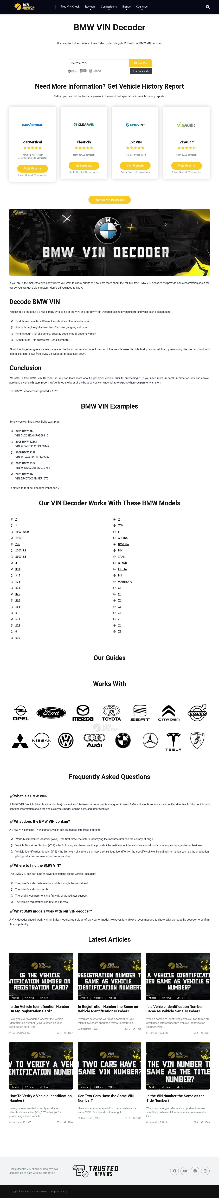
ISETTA (122, 569)
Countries (142, 6)
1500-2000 (22, 531)
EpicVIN (135, 142)
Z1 (119, 613)
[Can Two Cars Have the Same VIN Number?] (109, 1066)
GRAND (122, 563)
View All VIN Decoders (109, 199)
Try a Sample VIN (141, 71)
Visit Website (32, 168)
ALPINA (123, 538)
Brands (126, 6)
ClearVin (84, 142)
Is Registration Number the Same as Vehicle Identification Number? (108, 1009)
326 (17, 587)
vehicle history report (35, 382)
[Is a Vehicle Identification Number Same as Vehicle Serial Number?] (178, 976)
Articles (15, 998)
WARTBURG (125, 581)
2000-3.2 (20, 550)
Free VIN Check (70, 6)
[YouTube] (185, 1171)
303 (17, 569)
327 (17, 594)
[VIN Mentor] (24, 5)
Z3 (119, 619)
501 (17, 619)
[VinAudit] (186, 134)
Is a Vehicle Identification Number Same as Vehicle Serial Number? (174, 1009)
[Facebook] (174, 1171)
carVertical (32, 142)
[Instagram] (195, 1171)
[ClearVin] (84, 134)
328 (17, 600)
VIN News (29, 998)
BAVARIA (123, 544)
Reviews (90, 6)
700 (120, 525)
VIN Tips (44, 998)
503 (17, 625)
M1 (120, 575)
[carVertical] (32, 134)
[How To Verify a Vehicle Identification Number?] (41, 1066)
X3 (119, 594)
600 (17, 638)
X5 (119, 600)
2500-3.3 (20, 556)
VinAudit (186, 142)
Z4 (119, 625)
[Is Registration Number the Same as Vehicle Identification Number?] (109, 976)
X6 (119, 606)
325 (17, 581)
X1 (119, 587)
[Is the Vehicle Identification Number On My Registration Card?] (41, 976)
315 (17, 575)
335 (17, 606)
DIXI (120, 550)
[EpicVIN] (135, 134)
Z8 (119, 631)
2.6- (17, 544)
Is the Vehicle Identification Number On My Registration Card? (39, 1009)
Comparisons (109, 6)
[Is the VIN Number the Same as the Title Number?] (178, 1066)
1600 (18, 538)
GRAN (121, 556)
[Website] (205, 1171)
